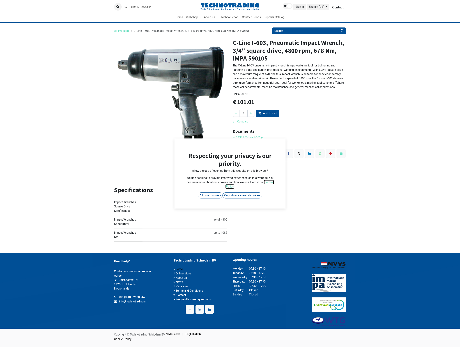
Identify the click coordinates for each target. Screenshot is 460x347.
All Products (122, 31)
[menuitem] (179, 17)
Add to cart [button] (269, 113)
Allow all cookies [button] (210, 198)
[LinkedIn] (309, 153)
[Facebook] (288, 153)
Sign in (299, 6)
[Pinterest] (330, 153)
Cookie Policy (123, 339)
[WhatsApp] (320, 153)
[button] (118, 7)
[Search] (342, 30)
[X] (299, 153)
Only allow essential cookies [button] (242, 198)
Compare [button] (243, 121)
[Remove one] (236, 113)
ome (180, 269)
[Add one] (250, 113)
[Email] (341, 153)
